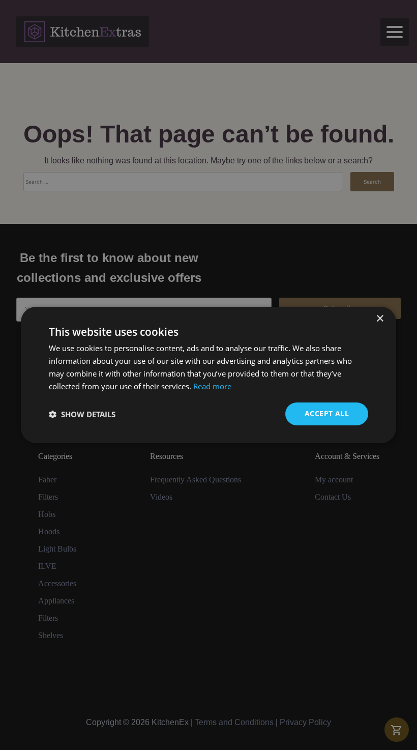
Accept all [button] (327, 413)
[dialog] (208, 375)
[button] (82, 414)
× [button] (379, 319)
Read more (212, 386)
